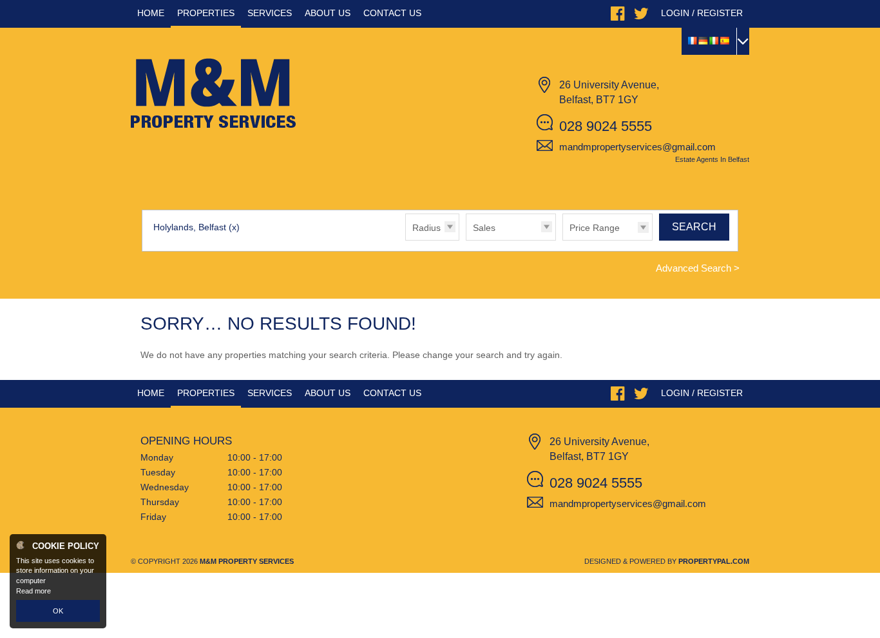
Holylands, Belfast (196, 227)
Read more (33, 591)
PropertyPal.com (713, 561)
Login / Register (702, 13)
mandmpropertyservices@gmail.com (637, 146)
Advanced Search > (698, 268)
